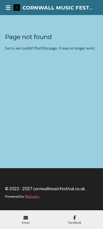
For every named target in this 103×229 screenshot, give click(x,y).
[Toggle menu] (8, 8)
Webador (32, 196)
